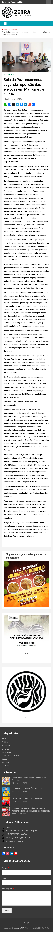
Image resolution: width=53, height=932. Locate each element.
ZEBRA (21, 928)
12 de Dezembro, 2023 (12, 99)
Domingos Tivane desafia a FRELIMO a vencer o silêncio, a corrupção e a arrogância (31, 809)
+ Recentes (10, 772)
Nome (5, 868)
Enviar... (7, 911)
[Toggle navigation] (5, 23)
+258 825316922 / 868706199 (18, 834)
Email (5, 878)
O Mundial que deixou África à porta (27, 788)
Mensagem (8, 889)
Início (4, 739)
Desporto (5, 759)
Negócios (6, 762)
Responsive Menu (48, 2)
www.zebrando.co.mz (14, 841)
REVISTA (5, 766)
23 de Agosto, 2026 (19, 814)
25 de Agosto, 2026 (19, 783)
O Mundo (5, 749)
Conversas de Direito (10, 755)
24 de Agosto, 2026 (19, 792)
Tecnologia (6, 752)
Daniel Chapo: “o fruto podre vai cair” (27, 798)
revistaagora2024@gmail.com (18, 837)
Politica (5, 742)
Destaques (9, 75)
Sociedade (6, 745)
